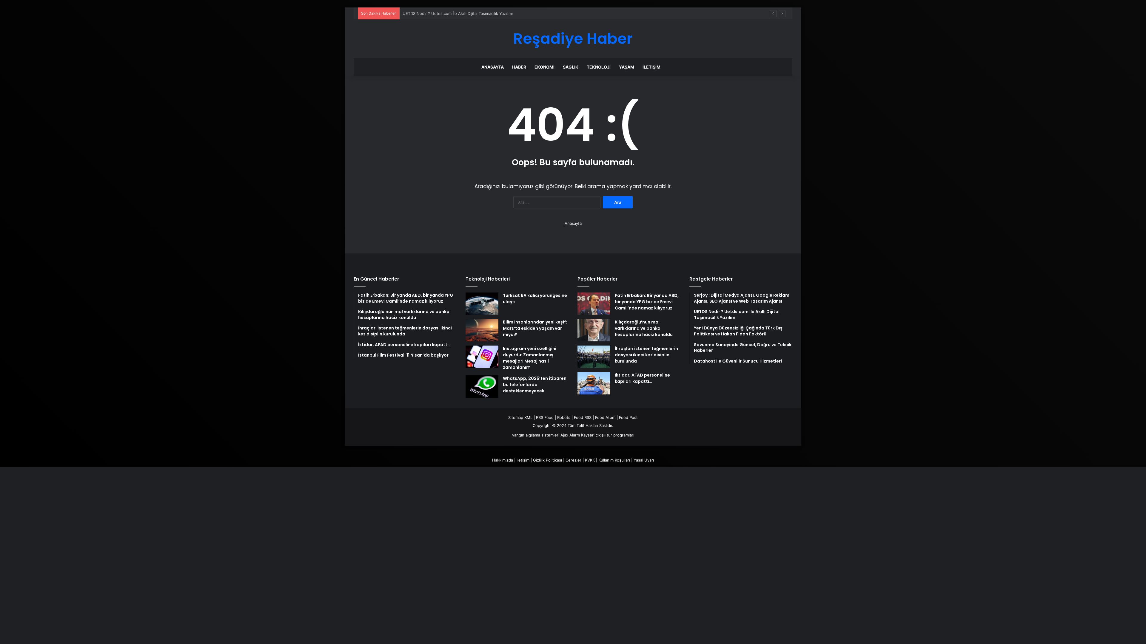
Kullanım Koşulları (614, 460)
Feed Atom (605, 417)
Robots (563, 417)
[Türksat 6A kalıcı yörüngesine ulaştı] (482, 303)
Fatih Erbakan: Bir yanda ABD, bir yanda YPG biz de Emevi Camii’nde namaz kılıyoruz (647, 301)
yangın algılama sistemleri (535, 435)
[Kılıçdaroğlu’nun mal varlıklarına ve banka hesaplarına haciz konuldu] (593, 330)
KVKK (590, 460)
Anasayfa (492, 66)
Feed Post (628, 417)
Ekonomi (544, 66)
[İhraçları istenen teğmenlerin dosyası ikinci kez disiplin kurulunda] (593, 357)
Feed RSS (583, 417)
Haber (519, 66)
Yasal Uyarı (644, 460)
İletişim (651, 66)
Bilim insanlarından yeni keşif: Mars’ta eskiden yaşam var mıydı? (535, 328)
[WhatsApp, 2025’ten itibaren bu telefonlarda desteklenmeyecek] (482, 386)
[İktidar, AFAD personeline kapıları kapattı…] (593, 383)
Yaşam (626, 66)
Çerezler (573, 460)
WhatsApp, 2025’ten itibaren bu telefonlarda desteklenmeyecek (534, 384)
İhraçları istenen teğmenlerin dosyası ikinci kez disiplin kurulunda (646, 355)
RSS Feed (545, 417)
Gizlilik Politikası (547, 460)
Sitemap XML (520, 417)
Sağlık (570, 66)
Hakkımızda (502, 460)
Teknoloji (599, 66)
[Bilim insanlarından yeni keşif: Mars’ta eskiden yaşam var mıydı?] (482, 330)
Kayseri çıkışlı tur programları (607, 435)
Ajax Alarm (570, 435)
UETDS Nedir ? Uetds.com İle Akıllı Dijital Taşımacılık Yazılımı (458, 13)
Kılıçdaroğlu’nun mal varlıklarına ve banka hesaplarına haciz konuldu (644, 328)
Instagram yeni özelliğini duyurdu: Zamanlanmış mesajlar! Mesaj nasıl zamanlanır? (529, 358)
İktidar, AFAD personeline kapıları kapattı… (642, 378)
